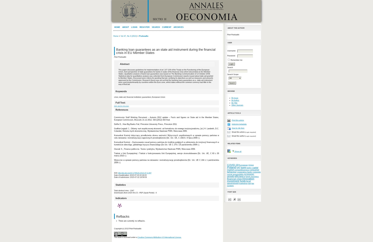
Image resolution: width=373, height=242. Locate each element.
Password (231, 56)
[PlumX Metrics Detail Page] (119, 205)
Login (134, 27)
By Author (235, 100)
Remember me (236, 60)
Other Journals (237, 105)
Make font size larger (239, 199)
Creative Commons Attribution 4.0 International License (159, 237)
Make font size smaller (229, 199)
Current (166, 27)
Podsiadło (143, 36)
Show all (237, 152)
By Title (234, 103)
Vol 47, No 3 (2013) (129, 36)
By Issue (235, 98)
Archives (179, 27)
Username (231, 51)
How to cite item (238, 128)
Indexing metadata (239, 124)
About (125, 27)
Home (117, 27)
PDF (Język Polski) (121, 106)
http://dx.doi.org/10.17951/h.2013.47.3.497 (135, 173)
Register (145, 27)
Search (156, 27)
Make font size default (234, 199)
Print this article (238, 120)
